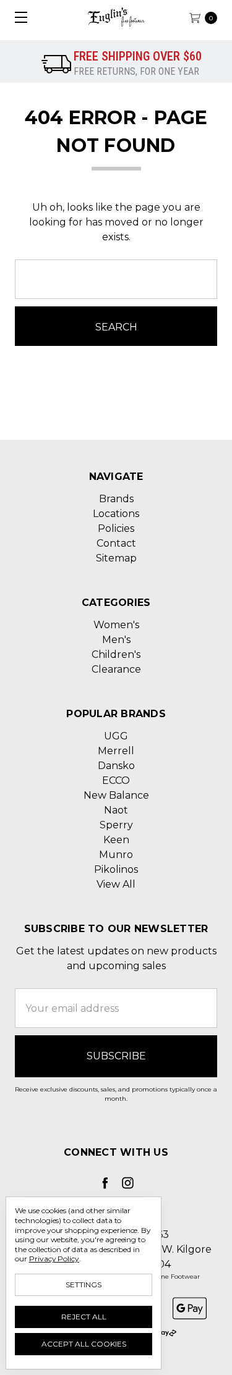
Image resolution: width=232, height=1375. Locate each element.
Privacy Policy (54, 1258)
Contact (116, 543)
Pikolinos (116, 869)
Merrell (116, 751)
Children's (116, 654)
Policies (116, 528)
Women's (116, 625)
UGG (116, 736)
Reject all (83, 1316)
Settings (83, 1284)
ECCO (116, 780)
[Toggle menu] (17, 17)
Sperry (116, 825)
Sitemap (116, 558)
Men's (116, 639)
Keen (116, 840)
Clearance (116, 669)
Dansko (116, 766)
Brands (116, 499)
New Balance (116, 795)
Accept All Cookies (83, 1343)
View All (116, 884)
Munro (116, 854)
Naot (116, 810)
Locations (116, 513)
